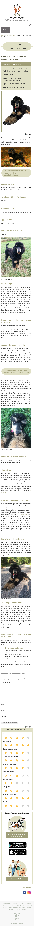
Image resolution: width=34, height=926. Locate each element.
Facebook (24, 892)
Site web (4, 716)
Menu (6, 30)
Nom (3, 704)
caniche (22, 289)
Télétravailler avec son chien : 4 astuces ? (20, 907)
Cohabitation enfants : (10, 749)
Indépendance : (8, 779)
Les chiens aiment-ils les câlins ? (11, 903)
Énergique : (7, 787)
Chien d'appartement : (10, 764)
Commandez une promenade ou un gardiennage (17, 835)
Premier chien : (8, 734)
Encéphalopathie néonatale (14, 648)
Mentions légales (17, 924)
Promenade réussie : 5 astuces (17, 909)
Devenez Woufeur (17, 879)
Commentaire (6, 682)
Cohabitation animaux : (11, 756)
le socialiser (23, 514)
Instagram (29, 892)
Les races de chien (11, 35)
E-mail (3, 710)
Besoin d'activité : (9, 771)
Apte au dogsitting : (9, 794)
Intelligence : (7, 741)
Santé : (5, 802)
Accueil (3, 35)
